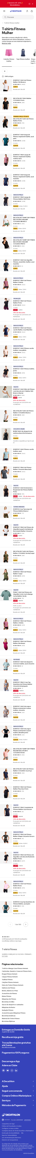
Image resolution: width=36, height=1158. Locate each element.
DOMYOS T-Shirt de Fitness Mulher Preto (22, 302)
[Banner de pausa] (29, 3)
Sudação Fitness (7, 1010)
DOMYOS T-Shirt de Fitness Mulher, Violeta (22, 622)
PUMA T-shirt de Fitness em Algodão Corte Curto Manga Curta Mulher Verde (23, 594)
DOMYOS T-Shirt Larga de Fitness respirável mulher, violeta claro (22, 156)
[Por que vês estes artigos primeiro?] (3, 76)
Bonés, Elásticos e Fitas (10, 990)
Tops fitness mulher (23, 59)
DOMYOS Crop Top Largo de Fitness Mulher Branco (22, 510)
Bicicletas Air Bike (8, 1002)
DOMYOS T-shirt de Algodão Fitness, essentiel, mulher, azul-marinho (24, 262)
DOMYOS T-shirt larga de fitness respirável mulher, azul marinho (23, 176)
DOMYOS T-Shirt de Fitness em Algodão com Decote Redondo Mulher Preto (24, 856)
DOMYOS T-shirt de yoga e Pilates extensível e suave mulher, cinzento (22, 708)
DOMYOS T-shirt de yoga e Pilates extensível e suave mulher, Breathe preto (22, 730)
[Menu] (4, 11)
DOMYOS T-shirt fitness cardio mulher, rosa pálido (23, 349)
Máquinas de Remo (8, 1007)
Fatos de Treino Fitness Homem (12, 985)
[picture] (6, 85)
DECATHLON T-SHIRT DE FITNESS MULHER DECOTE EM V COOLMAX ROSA (24, 750)
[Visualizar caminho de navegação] (2, 23)
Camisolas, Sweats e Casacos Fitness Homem (17, 971)
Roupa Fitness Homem (9, 974)
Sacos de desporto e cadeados (12, 1004)
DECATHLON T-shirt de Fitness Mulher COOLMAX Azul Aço (23, 770)
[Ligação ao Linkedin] (16, 1070)
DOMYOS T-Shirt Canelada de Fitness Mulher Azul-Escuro (23, 808)
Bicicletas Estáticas (8, 1016)
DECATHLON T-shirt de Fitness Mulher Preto (23, 120)
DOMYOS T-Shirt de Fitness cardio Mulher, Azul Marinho (22, 329)
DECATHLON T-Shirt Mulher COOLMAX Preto (22, 99)
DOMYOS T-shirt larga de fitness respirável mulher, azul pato (23, 136)
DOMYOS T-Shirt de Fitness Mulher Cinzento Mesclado (22, 468)
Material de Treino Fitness (11, 1018)
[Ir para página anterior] (10, 924)
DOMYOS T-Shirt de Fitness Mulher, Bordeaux (22, 642)
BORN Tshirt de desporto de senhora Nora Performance (22, 432)
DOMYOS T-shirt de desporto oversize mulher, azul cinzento (23, 663)
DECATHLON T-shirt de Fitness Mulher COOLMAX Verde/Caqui (23, 552)
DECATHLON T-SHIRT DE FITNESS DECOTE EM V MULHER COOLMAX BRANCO (24, 219)
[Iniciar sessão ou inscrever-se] (27, 11)
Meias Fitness (6, 996)
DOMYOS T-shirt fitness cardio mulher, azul (23, 450)
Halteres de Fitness (8, 988)
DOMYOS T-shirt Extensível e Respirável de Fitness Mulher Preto (23, 490)
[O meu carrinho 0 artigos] (31, 11)
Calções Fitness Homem (10, 982)
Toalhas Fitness (7, 979)
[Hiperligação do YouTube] (7, 1070)
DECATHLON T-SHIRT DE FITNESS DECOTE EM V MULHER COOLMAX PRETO (24, 242)
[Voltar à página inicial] (16, 11)
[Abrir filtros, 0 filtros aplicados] (4, 71)
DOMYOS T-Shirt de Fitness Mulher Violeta (22, 281)
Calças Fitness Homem (10, 977)
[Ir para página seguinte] (25, 924)
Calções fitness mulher (8, 60)
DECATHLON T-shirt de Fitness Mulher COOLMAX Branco (23, 412)
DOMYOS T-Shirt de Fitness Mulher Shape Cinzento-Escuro (23, 835)
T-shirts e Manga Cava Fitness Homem (15, 968)
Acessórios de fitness (9, 993)
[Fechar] (32, 3)
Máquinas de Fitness (9, 999)
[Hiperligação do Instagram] (11, 1070)
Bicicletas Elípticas (8, 1021)
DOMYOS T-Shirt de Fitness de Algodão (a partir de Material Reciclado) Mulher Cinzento (23, 529)
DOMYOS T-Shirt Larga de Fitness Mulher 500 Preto (22, 198)
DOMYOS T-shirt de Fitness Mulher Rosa (22, 884)
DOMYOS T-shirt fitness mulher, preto (24, 369)
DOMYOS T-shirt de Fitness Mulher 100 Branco (22, 81)
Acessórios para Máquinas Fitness (13, 1013)
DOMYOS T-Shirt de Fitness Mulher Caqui (22, 572)
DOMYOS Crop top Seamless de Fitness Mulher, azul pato (24, 903)
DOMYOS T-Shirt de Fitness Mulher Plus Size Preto (22, 788)
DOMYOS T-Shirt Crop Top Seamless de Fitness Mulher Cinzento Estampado (23, 684)
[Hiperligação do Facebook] (3, 1070)
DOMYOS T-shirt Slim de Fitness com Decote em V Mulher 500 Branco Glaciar (24, 391)
